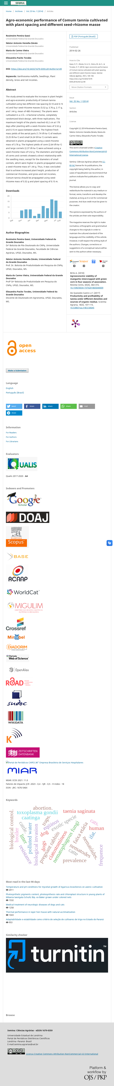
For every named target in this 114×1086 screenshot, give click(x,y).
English (9, 388)
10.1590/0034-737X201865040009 (86, 287)
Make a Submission (17, 370)
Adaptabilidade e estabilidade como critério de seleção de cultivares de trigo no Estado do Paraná (55, 919)
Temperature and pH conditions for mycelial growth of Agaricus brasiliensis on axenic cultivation (54, 886)
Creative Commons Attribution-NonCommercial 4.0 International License (88, 151)
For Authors (11, 437)
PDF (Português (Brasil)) (85, 36)
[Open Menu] (6, 3)
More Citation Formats (82, 87)
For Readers (11, 432)
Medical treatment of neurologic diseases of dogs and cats (35, 904)
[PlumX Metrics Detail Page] (75, 323)
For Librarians (12, 441)
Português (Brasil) (15, 392)
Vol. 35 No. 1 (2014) (34, 11)
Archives (19, 11)
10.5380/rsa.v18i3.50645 (82, 307)
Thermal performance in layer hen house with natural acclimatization (40, 912)
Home (8, 11)
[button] (14, 406)
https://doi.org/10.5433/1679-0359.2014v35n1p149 (36, 68)
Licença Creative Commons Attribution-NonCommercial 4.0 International (62, 1053)
